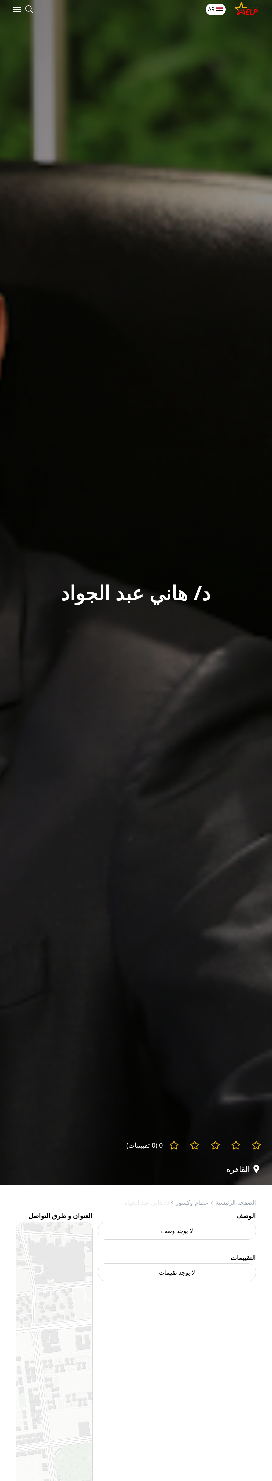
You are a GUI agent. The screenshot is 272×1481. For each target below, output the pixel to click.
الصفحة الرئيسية (235, 1202)
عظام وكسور (192, 1202)
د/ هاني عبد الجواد (147, 1202)
